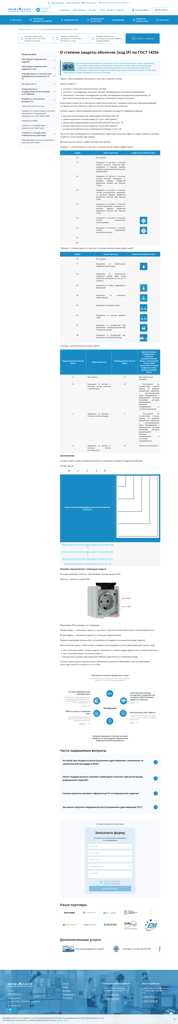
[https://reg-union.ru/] (69, 925)
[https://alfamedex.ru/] (89, 912)
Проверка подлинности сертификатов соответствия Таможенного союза (35, 38)
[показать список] (54, 60)
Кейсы (65, 987)
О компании (68, 998)
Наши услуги (68, 994)
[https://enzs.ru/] (151, 912)
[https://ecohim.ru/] (110, 925)
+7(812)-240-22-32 (57, 3)
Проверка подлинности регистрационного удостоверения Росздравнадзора (109, 38)
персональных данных (112, 883)
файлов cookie (62, 1020)
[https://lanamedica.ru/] (89, 925)
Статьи (65, 983)
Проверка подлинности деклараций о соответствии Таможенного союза (70, 38)
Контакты (67, 991)
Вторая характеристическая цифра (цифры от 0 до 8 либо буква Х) (87, 553)
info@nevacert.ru (91, 3)
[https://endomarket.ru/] (151, 925)
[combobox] (110, 866)
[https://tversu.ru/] (130, 912)
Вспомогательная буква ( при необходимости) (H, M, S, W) (87, 563)
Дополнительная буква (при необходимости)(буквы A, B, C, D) (88, 559)
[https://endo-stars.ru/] (130, 925)
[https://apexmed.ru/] (69, 912)
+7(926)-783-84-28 (73, 3)
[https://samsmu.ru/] (110, 912)
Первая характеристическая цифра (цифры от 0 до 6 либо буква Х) (88, 546)
